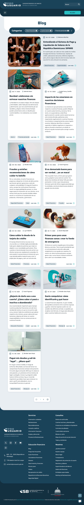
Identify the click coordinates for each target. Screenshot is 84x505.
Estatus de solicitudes (62, 419)
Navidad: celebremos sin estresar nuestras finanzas (22, 97)
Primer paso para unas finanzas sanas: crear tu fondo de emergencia (59, 238)
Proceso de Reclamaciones (35, 437)
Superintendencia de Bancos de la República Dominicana (30, 500)
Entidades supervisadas (62, 472)
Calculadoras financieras (35, 458)
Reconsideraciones (33, 425)
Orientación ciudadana (34, 419)
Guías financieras (33, 455)
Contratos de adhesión (62, 428)
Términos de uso (64, 500)
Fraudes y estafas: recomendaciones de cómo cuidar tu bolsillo (22, 172)
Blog (29, 449)
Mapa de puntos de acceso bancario (66, 437)
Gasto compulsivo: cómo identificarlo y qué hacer (56, 298)
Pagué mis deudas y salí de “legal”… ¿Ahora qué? (23, 360)
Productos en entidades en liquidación (66, 425)
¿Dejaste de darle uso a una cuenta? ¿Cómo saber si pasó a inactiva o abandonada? (24, 299)
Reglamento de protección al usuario (66, 461)
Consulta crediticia (33, 428)
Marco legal (59, 455)
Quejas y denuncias (33, 434)
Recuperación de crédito (35, 472)
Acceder (72, 13)
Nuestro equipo (60, 452)
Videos (30, 469)
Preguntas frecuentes (34, 452)
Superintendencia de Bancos (64, 466)
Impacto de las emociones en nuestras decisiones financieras (59, 100)
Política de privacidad (74, 500)
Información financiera (34, 431)
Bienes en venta (60, 434)
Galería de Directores (61, 469)
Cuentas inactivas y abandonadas (65, 422)
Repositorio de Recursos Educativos (38, 475)
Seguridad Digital (33, 478)
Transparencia (60, 458)
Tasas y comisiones (61, 440)
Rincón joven (32, 466)
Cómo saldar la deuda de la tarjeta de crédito (22, 237)
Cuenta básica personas (62, 431)
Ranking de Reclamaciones (63, 475)
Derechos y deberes (61, 463)
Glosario (30, 461)
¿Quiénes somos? (60, 449)
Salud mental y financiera (35, 463)
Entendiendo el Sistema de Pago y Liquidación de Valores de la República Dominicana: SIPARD (59, 45)
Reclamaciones (32, 422)
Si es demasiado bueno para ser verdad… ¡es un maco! (58, 171)
